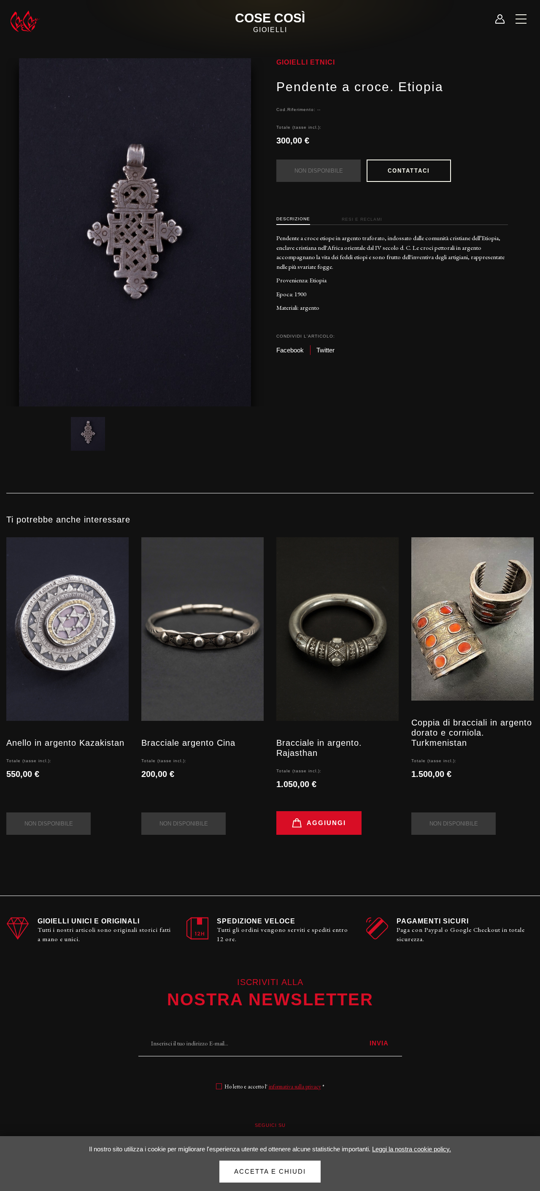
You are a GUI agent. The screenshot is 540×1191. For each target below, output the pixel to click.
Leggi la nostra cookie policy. (411, 1149)
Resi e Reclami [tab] (362, 219)
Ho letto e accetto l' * (274, 1086)
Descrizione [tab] (293, 219)
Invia (379, 1043)
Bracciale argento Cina (188, 742)
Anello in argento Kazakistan (65, 742)
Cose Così (270, 22)
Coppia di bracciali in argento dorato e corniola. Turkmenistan (471, 732)
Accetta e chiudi (270, 1171)
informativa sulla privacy (295, 1086)
